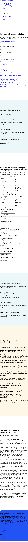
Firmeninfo (18, 194)
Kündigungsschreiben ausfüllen (7, 41)
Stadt (16, 190)
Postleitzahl (18, 189)
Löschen (2, 254)
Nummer (17, 187)
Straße (16, 185)
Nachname (17, 181)
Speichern (8, 254)
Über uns (5, 537)
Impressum (5, 531)
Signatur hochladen (5, 229)
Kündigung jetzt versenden (6, 238)
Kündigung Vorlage (7, 6)
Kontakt (5, 540)
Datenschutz (6, 528)
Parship (7, 4)
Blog (4, 8)
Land (16, 205)
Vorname (17, 180)
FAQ (4, 7)
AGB (4, 530)
